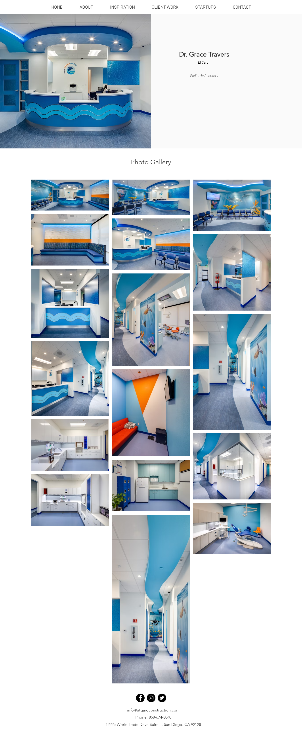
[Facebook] (140, 698)
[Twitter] (162, 698)
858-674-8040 (160, 717)
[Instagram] (151, 698)
